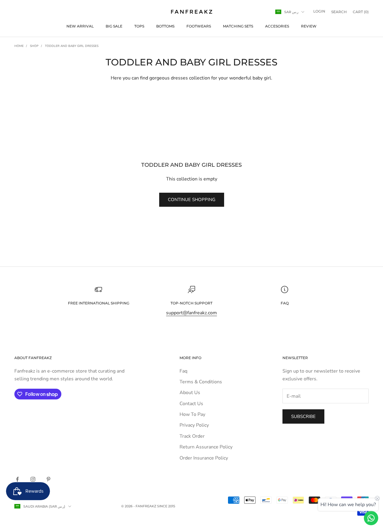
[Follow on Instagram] (33, 479)
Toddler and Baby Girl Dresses (71, 46)
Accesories (277, 26)
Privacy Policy (194, 425)
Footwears (198, 26)
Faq (183, 371)
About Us (190, 392)
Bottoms (165, 26)
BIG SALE (114, 26)
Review (309, 26)
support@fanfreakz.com (191, 313)
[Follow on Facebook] (17, 479)
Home (19, 46)
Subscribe (303, 416)
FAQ (285, 303)
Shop (34, 46)
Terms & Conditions (201, 382)
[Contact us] (371, 518)
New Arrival (80, 26)
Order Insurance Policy (204, 458)
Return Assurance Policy (206, 447)
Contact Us (191, 403)
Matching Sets (238, 26)
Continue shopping (191, 200)
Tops (139, 26)
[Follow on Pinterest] (48, 479)
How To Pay (192, 414)
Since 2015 (166, 506)
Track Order (192, 436)
